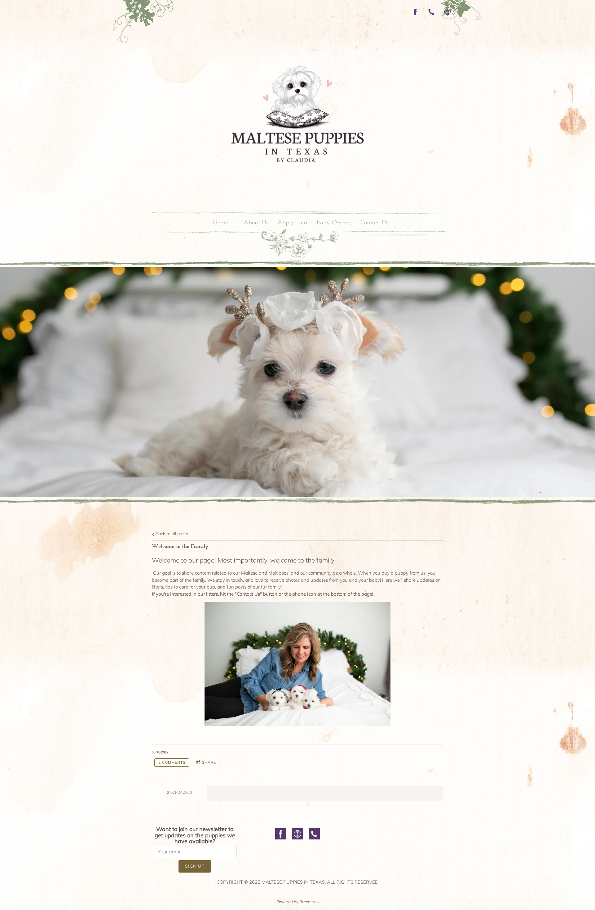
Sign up (195, 866)
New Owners (334, 223)
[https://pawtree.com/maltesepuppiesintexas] (447, 12)
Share (209, 762)
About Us (256, 223)
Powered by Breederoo (297, 901)
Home (220, 223)
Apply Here (293, 223)
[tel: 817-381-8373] (314, 835)
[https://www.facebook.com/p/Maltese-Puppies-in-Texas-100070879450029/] (415, 12)
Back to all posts (171, 533)
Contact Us (374, 223)
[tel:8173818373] (431, 12)
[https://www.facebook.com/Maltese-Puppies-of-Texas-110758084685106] (280, 835)
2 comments (171, 762)
